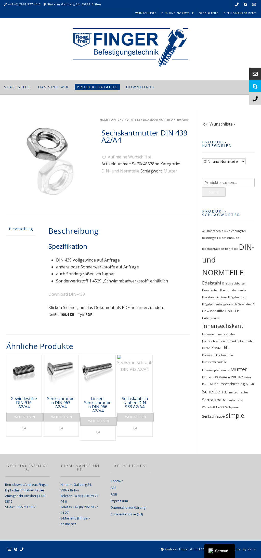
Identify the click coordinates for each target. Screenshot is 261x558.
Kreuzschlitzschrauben (217, 355)
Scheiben (212, 391)
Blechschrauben (213, 249)
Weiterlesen (24, 417)
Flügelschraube (212, 304)
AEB (113, 487)
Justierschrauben (213, 341)
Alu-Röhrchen (211, 231)
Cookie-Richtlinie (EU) (127, 514)
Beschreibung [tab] (21, 228)
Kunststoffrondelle (214, 362)
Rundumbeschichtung (227, 384)
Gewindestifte (213, 311)
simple (235, 415)
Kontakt (117, 481)
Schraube (211, 400)
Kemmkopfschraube (240, 341)
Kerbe (206, 348)
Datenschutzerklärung (128, 507)
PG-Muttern (222, 377)
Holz (228, 311)
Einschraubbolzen (234, 283)
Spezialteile (208, 13)
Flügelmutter (237, 297)
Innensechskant (222, 325)
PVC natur (244, 377)
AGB (114, 494)
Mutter (170, 171)
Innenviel (208, 334)
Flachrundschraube (233, 290)
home (104, 119)
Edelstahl (211, 283)
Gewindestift (246, 304)
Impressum (119, 501)
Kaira (252, 549)
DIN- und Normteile (177, 13)
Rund (205, 384)
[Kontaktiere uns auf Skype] (245, 4)
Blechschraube (229, 238)
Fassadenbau (210, 290)
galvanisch (230, 304)
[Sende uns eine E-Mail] (254, 4)
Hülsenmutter (211, 318)
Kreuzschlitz (221, 347)
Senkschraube (213, 416)
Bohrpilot (231, 249)
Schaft (250, 384)
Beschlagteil (210, 238)
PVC (234, 377)
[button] (126, 157)
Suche (214, 191)
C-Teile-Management (240, 13)
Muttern (207, 377)
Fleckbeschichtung (214, 297)
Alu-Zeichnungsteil (234, 231)
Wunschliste (145, 13)
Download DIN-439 (66, 294)
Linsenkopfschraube (215, 370)
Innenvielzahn (225, 334)
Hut (236, 311)
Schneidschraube (236, 392)
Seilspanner (233, 407)
